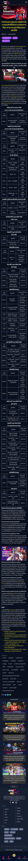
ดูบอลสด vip (11, 673)
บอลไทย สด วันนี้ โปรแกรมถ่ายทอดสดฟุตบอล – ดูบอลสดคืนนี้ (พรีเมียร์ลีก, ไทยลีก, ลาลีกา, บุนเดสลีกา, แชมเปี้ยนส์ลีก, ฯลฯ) (15, 642)
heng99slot (20, 661)
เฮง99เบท (20, 685)
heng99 (4, 658)
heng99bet (11, 658)
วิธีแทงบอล (19, 682)
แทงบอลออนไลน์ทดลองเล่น (8, 691)
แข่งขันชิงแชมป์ (14, 96)
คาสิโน (4, 667)
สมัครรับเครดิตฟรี (6, 38)
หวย (5, 822)
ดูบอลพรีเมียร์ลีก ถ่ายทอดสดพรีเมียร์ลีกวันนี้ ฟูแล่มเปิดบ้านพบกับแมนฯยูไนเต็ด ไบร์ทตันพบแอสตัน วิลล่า (15, 636)
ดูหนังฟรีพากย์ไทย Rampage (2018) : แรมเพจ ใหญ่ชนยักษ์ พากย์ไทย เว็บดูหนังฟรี (15, 650)
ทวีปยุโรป (15, 593)
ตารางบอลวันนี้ (14, 829)
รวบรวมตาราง (9, 103)
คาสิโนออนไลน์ (10, 667)
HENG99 (7, 809)
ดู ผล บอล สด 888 (19, 667)
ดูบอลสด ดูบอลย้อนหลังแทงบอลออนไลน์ (11, 676)
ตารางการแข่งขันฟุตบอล (7, 85)
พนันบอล (19, 811)
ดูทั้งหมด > (14, 786)
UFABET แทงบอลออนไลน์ (19, 664)
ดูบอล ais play (6, 670)
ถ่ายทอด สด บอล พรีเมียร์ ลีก (9, 682)
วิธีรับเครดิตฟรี (5, 41)
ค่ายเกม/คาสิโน (20, 819)
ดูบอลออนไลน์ (13, 679)
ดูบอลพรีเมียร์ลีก (14, 670)
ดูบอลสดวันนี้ (5, 679)
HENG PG (3, 34)
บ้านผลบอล (19, 816)
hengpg (4, 664)
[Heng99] (10, 2)
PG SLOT (10, 664)
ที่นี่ (6, 61)
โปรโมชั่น (19, 808)
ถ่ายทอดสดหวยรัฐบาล (9, 838)
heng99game (6, 661)
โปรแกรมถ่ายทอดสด (16, 622)
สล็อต (6, 814)
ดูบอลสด (15, 38)
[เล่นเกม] (14, 855)
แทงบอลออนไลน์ (11, 34)
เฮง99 (14, 685)
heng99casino (19, 658)
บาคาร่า (6, 817)
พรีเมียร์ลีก (16, 53)
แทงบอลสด (5, 688)
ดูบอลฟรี (22, 670)
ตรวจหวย (13, 832)
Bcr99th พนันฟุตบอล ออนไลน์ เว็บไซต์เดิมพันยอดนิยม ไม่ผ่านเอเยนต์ (15, 632)
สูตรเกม (18, 821)
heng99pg (13, 661)
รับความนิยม (11, 610)
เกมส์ (6, 812)
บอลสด (18, 813)
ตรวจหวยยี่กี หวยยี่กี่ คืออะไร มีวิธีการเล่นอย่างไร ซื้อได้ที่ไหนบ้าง (13, 646)
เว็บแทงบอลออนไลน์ (7, 685)
